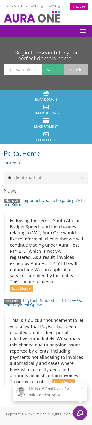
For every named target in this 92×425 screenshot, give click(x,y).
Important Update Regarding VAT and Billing (43, 202)
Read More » (21, 288)
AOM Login (38, 6)
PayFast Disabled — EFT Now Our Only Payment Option (44, 302)
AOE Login (55, 6)
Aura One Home (17, 6)
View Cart (79, 6)
